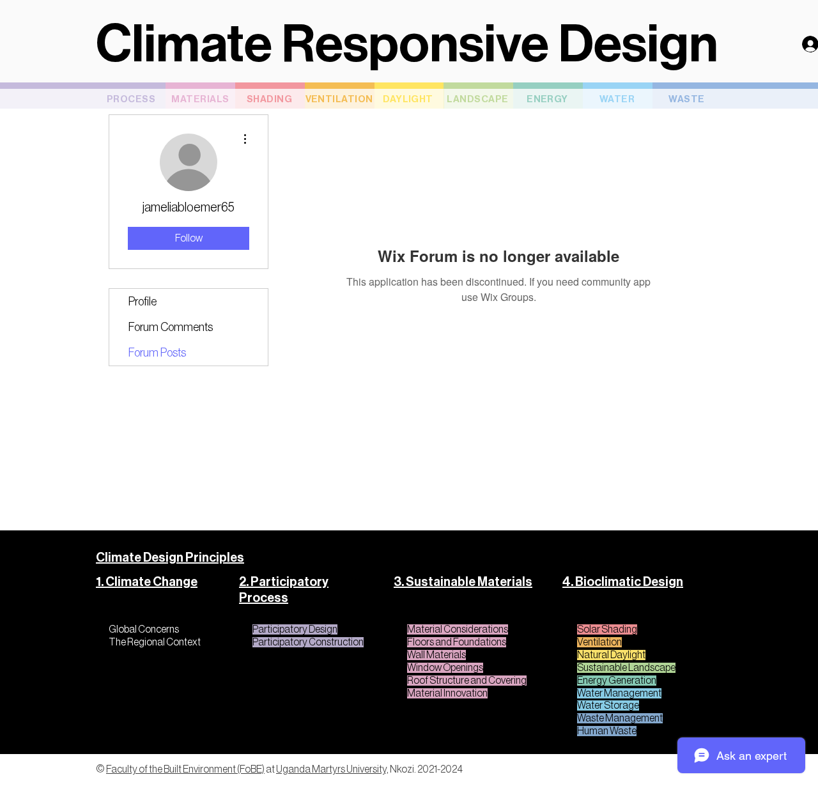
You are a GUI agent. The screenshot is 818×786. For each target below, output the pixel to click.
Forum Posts (157, 352)
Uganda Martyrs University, (332, 769)
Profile (142, 301)
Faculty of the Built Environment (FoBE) (185, 769)
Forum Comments (170, 327)
